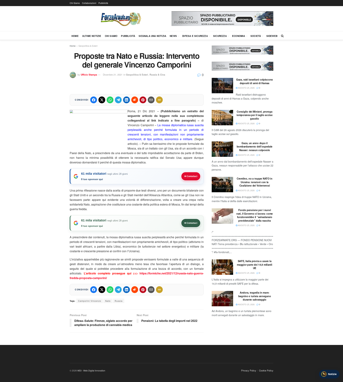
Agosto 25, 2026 (246, 87)
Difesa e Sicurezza (195, 36)
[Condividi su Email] (151, 99)
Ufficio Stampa (89, 74)
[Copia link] (159, 99)
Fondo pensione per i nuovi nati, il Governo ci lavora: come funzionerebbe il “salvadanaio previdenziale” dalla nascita (254, 215)
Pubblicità (103, 2)
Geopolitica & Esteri (88, 45)
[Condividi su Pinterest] (143, 99)
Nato (108, 300)
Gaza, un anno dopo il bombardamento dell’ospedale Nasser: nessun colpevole (254, 146)
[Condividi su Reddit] (134, 99)
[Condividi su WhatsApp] (110, 99)
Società (255, 36)
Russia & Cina (157, 74)
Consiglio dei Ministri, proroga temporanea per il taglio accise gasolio (254, 115)
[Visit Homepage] (120, 18)
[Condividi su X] (101, 99)
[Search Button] (282, 35)
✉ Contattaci (190, 176)
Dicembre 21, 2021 (112, 74)
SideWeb (271, 36)
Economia (238, 36)
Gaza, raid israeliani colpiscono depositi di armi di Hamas (254, 81)
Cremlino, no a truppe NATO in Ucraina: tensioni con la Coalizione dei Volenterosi (254, 182)
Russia (119, 300)
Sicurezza (220, 36)
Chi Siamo (75, 2)
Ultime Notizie (91, 36)
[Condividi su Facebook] (93, 99)
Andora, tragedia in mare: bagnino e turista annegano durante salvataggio (254, 296)
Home (75, 36)
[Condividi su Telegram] (118, 99)
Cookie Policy (266, 370)
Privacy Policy (248, 370)
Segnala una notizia (152, 36)
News (173, 36)
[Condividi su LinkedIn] (126, 99)
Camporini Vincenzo (89, 300)
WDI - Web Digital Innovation (91, 370)
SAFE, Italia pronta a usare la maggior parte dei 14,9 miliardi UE (254, 264)
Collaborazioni (89, 2)
